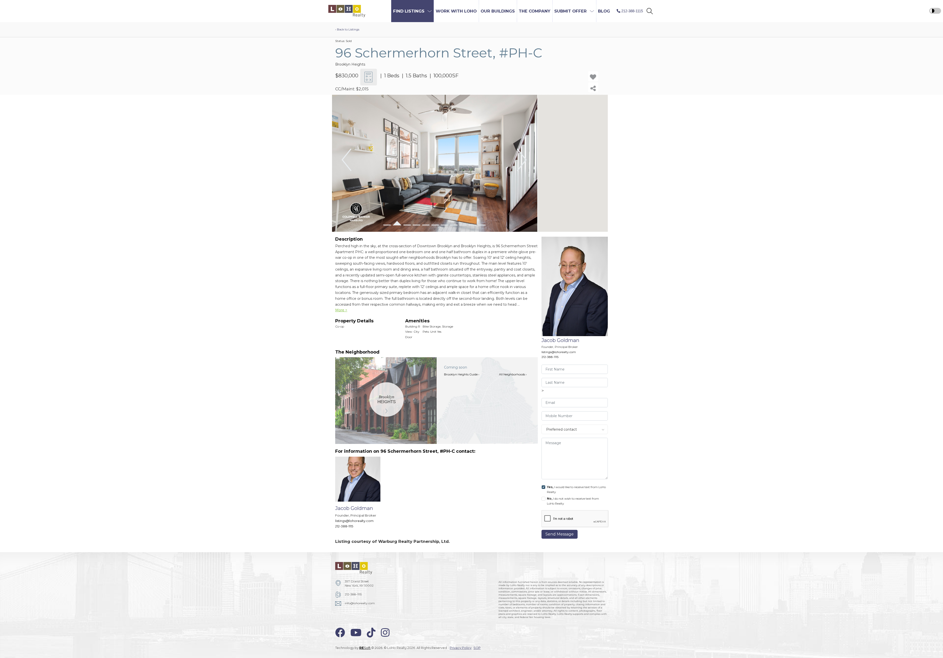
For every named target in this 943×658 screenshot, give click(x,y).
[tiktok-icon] (371, 633)
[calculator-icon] (368, 77)
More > (341, 310)
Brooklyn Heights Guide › (461, 374)
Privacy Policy (461, 648)
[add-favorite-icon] (593, 76)
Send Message (559, 534)
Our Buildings (498, 11)
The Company (534, 11)
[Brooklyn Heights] (386, 399)
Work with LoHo (456, 11)
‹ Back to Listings (347, 29)
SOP (477, 648)
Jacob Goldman (560, 340)
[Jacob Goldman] (361, 495)
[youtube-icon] (355, 633)
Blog (604, 11)
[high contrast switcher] (935, 11)
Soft (365, 648)
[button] (649, 11)
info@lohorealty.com (360, 603)
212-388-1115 (549, 357)
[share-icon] (593, 87)
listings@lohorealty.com (558, 352)
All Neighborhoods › (513, 374)
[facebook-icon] (340, 633)
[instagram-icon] (385, 633)
